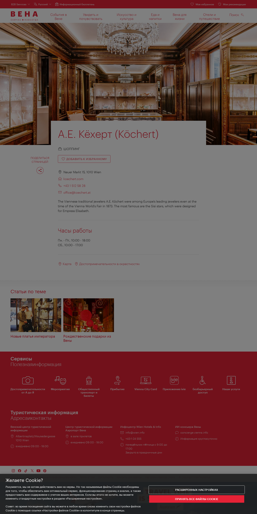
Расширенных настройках (196, 489)
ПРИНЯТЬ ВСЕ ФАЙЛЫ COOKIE (196, 499)
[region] (128, 494)
